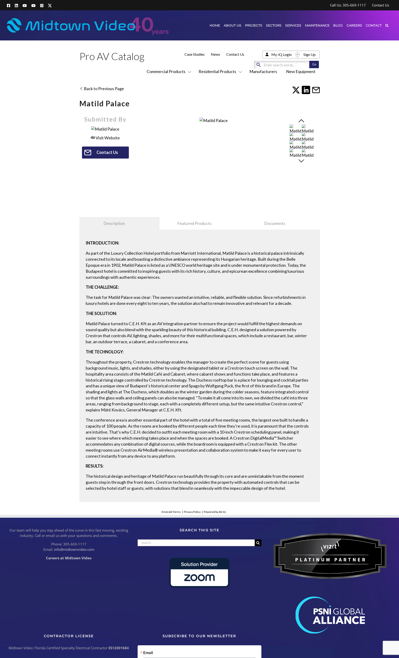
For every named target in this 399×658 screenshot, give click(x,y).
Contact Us (235, 54)
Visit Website (107, 137)
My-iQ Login (281, 54)
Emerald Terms (171, 512)
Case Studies (194, 54)
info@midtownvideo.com (74, 549)
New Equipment (300, 71)
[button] (386, 25)
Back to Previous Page (103, 88)
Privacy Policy (192, 512)
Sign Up (309, 54)
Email (148, 653)
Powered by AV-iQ (215, 512)
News (215, 54)
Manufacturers (263, 71)
